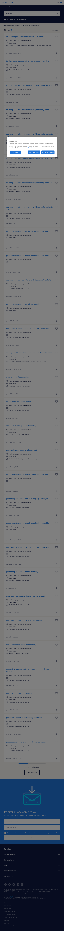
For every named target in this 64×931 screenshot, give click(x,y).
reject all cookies (34, 152)
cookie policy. (30, 147)
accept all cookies (48, 152)
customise (15, 152)
